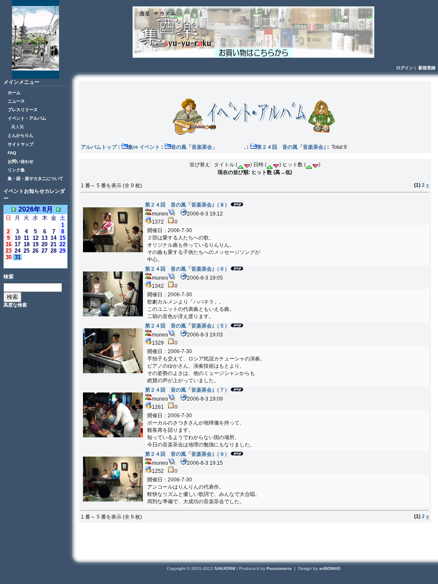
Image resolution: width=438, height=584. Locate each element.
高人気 (17, 126)
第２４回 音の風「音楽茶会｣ (291, 147)
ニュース (16, 101)
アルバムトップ (99, 147)
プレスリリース (23, 109)
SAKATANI (225, 568)
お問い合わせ (20, 161)
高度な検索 (15, 304)
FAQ (12, 152)
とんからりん (20, 135)
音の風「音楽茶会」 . (208, 147)
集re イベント (144, 147)
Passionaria (279, 568)
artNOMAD (329, 568)
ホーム (14, 92)
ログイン (404, 67)
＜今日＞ (35, 264)
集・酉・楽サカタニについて (35, 178)
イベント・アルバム (27, 118)
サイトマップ (20, 144)
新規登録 (426, 67)
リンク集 (16, 170)
